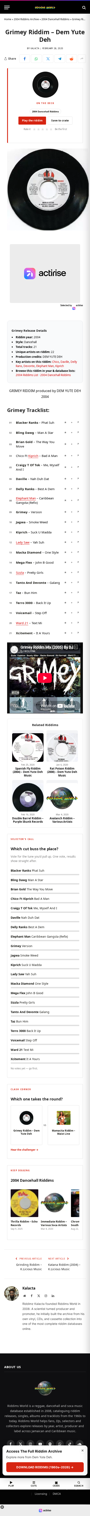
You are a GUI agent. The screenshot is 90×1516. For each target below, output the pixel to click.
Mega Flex (24, 562)
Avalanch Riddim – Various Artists (62, 820)
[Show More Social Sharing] (82, 58)
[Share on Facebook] (24, 58)
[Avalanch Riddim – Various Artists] (62, 796)
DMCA (57, 1493)
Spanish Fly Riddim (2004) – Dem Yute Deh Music (28, 772)
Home (7, 19)
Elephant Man (45, 366)
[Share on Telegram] (59, 58)
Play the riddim (32, 120)
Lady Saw (23, 542)
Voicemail (24, 613)
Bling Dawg (25, 432)
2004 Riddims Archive (26, 19)
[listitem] (24, 1210)
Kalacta (35, 48)
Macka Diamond (28, 552)
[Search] (83, 7)
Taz (18, 593)
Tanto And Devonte (31, 582)
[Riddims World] (45, 7)
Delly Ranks (25, 489)
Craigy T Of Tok (28, 465)
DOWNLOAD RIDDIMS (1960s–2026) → (44, 1467)
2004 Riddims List (27, 375)
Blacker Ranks (27, 422)
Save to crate (60, 120)
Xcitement (24, 633)
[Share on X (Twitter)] (48, 58)
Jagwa (21, 522)
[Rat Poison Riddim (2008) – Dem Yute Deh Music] (62, 746)
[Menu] (7, 7)
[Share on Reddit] (71, 58)
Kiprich (59, 366)
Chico (55, 362)
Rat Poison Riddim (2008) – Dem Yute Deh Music (62, 772)
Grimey (22, 512)
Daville (64, 362)
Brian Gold (24, 442)
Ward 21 (22, 623)
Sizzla (20, 572)
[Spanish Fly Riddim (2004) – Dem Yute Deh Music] (28, 746)
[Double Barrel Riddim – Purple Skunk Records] (28, 796)
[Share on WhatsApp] (36, 58)
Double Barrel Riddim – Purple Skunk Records (28, 820)
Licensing (41, 1493)
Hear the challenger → (24, 1149)
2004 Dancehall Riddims (55, 19)
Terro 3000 (24, 603)
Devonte (29, 366)
